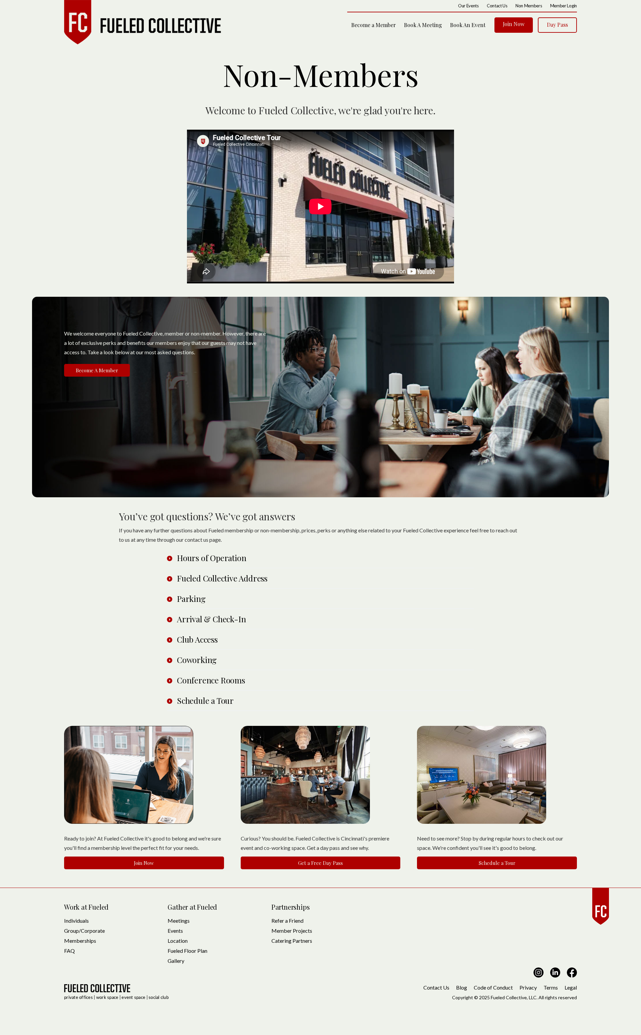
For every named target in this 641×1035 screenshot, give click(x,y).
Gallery (176, 960)
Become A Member (97, 370)
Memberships (80, 940)
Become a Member (373, 24)
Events (175, 930)
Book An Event (467, 24)
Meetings (179, 920)
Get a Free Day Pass (320, 863)
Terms (551, 987)
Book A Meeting (423, 24)
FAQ (69, 950)
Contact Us (436, 987)
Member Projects (291, 930)
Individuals (76, 920)
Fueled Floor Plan (187, 950)
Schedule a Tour (497, 863)
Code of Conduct (493, 987)
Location (178, 940)
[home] (142, 22)
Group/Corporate (84, 930)
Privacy (528, 987)
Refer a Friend (287, 920)
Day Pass (557, 24)
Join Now (513, 23)
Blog (461, 987)
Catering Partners (291, 940)
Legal (571, 987)
